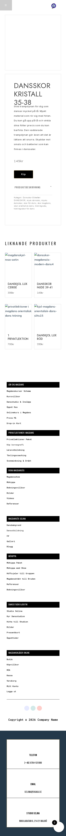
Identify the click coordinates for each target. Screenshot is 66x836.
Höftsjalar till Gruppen (20, 573)
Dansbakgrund (14, 525)
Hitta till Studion (17, 621)
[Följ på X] (33, 708)
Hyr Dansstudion (16, 616)
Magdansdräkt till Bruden (21, 578)
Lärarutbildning (15, 450)
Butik (10, 659)
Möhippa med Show (16, 568)
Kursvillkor (13, 396)
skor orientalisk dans (24, 206)
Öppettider (13, 638)
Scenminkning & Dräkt (19, 460)
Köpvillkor (13, 664)
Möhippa (11, 482)
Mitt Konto (12, 686)
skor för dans (30, 203)
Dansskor (27, 197)
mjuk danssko (33, 200)
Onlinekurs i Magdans (19, 412)
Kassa (9, 675)
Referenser (13, 503)
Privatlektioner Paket (19, 439)
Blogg (10, 546)
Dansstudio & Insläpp (19, 401)
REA (8, 670)
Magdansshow (13, 476)
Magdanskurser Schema (19, 391)
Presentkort (13, 632)
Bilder (10, 493)
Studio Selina (14, 611)
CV (8, 536)
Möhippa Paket (14, 562)
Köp (23, 174)
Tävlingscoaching (16, 455)
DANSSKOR (20, 200)
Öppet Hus (12, 407)
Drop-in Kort (14, 423)
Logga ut (11, 691)
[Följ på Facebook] (26, 708)
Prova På (11, 418)
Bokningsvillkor (16, 487)
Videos (10, 498)
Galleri (11, 541)
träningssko (40, 206)
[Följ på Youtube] (39, 708)
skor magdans (44, 203)
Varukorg (11, 680)
